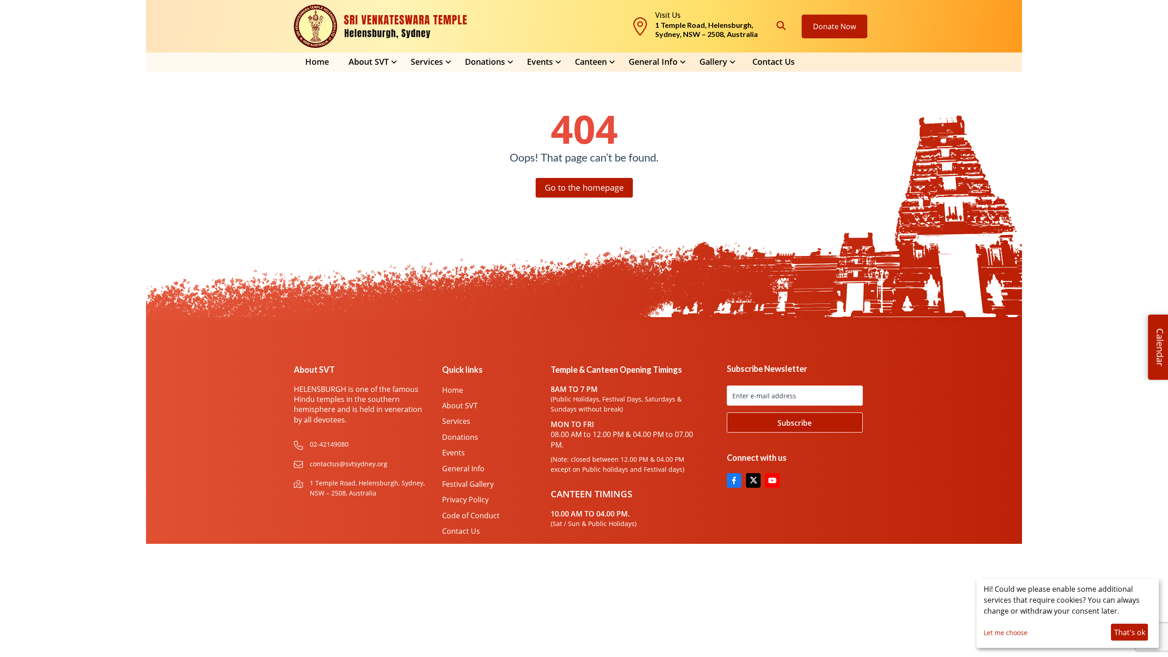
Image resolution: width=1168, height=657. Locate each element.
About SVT (460, 406)
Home (317, 61)
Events (453, 453)
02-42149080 (329, 444)
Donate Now (834, 26)
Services (456, 421)
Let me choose (1005, 632)
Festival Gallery (468, 484)
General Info (653, 61)
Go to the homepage (584, 187)
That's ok (1129, 632)
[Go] (795, 422)
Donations (460, 437)
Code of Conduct (471, 516)
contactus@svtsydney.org (348, 463)
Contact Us (773, 61)
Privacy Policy (465, 500)
